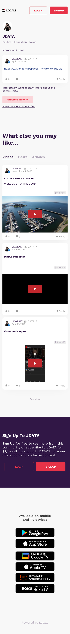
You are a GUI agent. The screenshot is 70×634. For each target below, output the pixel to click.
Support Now (16, 99)
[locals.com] (9, 10)
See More (35, 399)
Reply (62, 79)
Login (38, 10)
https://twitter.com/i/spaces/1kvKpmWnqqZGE (33, 68)
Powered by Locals (35, 622)
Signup (59, 10)
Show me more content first (18, 106)
